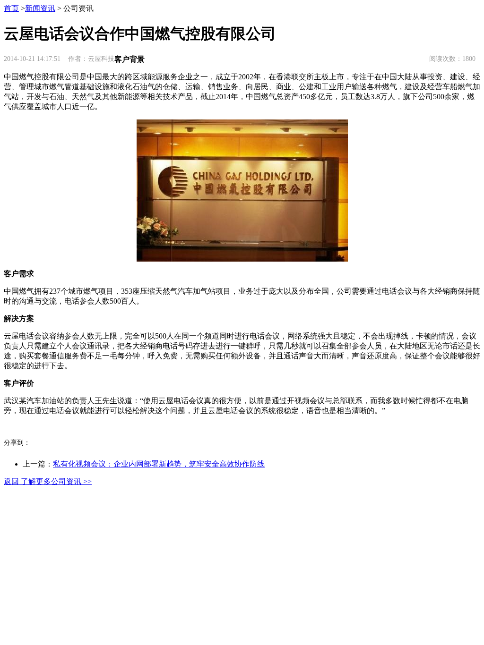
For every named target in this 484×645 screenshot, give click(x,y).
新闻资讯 (40, 8)
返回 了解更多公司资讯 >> (48, 481)
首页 (11, 8)
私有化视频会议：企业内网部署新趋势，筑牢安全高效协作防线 (159, 464)
